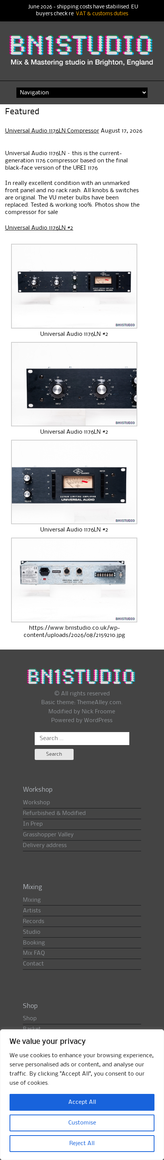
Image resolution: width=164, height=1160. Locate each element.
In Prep (33, 824)
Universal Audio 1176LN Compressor (52, 131)
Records (33, 921)
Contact (33, 964)
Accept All (82, 1102)
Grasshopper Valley (48, 835)
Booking (34, 943)
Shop (30, 1018)
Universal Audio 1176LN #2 (39, 228)
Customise (82, 1123)
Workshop (36, 802)
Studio (31, 932)
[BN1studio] (82, 55)
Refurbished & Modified (54, 813)
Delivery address (45, 845)
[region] (82, 1094)
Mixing (32, 900)
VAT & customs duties (102, 13)
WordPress (98, 720)
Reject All (82, 1143)
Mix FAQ (34, 953)
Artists (32, 911)
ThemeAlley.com (99, 702)
